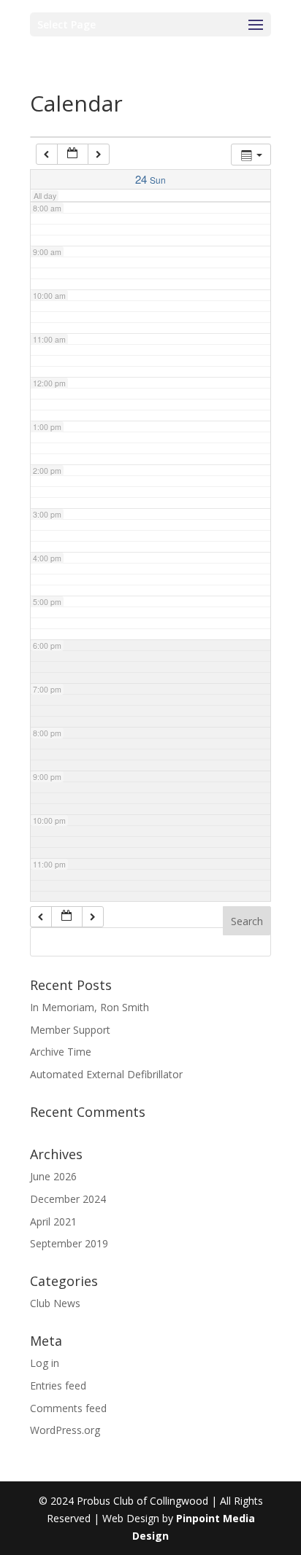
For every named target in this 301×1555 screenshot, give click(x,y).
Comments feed (68, 1408)
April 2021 (53, 1221)
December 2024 (68, 1199)
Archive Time (60, 1052)
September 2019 (69, 1243)
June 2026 (53, 1176)
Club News (55, 1303)
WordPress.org (65, 1430)
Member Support (70, 1030)
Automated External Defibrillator (106, 1074)
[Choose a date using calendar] (72, 154)
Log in (44, 1363)
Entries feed (58, 1385)
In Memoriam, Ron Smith (89, 1007)
